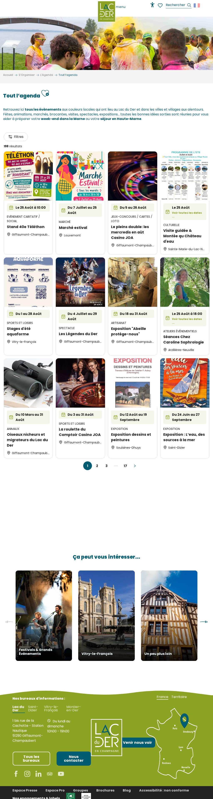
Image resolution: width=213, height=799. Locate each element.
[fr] (197, 5)
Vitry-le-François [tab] (51, 708)
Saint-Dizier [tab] (33, 708)
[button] (179, 5)
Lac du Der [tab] (18, 708)
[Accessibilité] (152, 5)
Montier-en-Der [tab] (73, 708)
